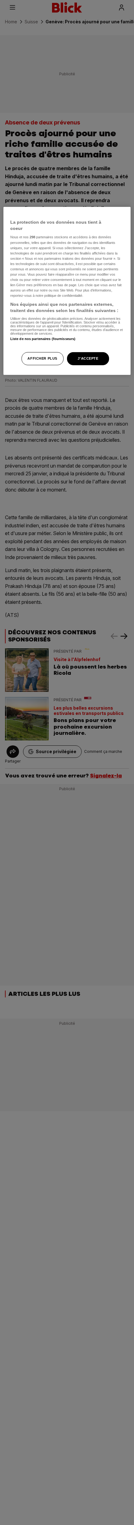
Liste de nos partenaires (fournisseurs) (42, 339)
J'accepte (88, 358)
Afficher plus (42, 358)
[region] (67, 291)
